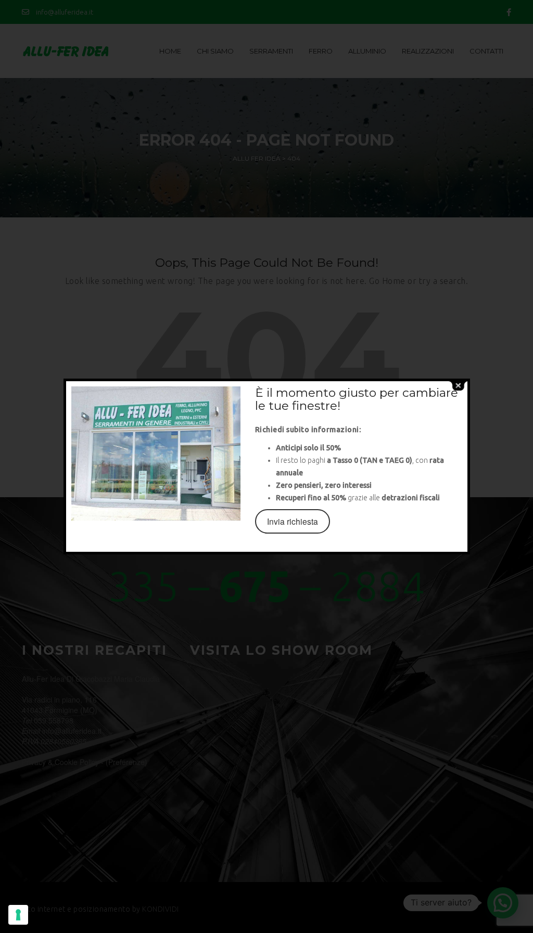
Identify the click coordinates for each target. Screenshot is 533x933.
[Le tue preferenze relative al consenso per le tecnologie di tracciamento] (18, 915)
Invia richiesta (292, 521)
